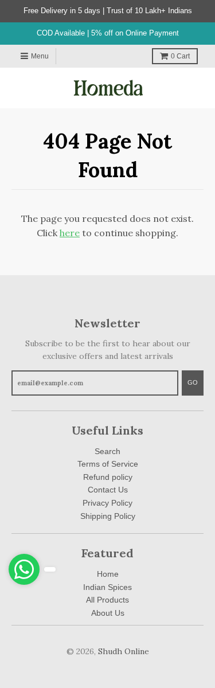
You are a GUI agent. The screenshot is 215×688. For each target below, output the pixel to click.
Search (107, 451)
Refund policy (107, 477)
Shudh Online (123, 651)
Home (108, 573)
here (70, 233)
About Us (107, 612)
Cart (180, 56)
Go (192, 382)
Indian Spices (107, 587)
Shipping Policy (107, 516)
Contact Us (108, 489)
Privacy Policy (107, 502)
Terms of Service (107, 463)
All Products (107, 599)
